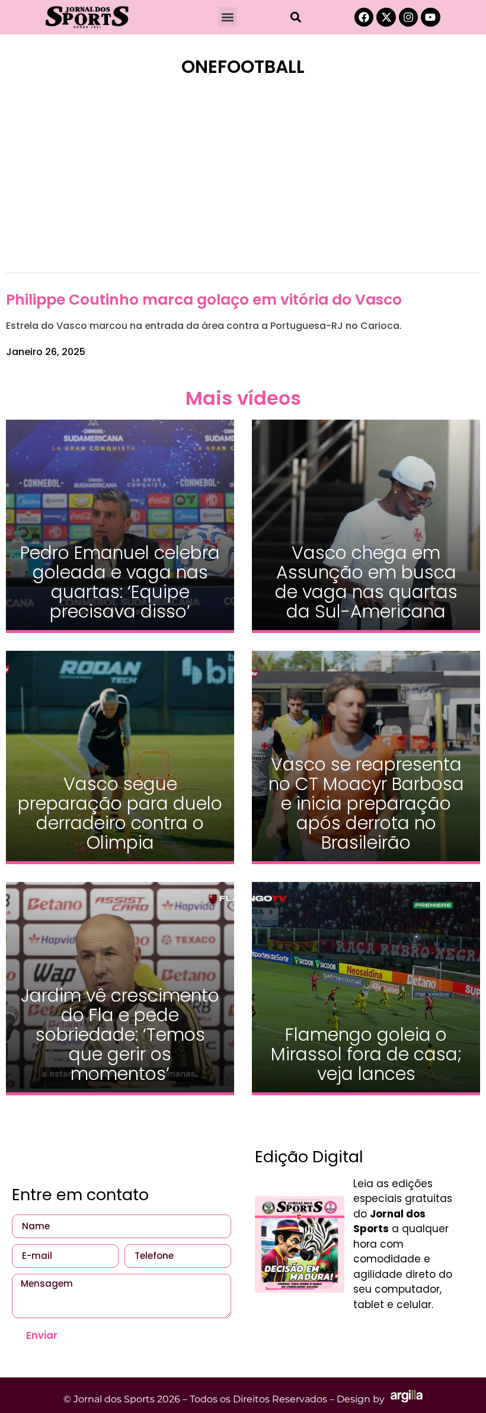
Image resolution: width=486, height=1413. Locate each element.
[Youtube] (430, 17)
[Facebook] (363, 17)
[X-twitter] (385, 17)
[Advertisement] (243, 183)
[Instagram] (408, 17)
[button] (227, 17)
